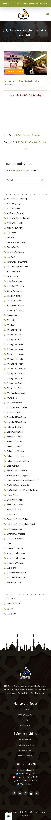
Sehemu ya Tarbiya (15, 456)
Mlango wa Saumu (15, 344)
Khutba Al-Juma (14, 300)
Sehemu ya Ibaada (15, 436)
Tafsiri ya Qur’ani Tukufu (18, 519)
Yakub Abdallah (14, 582)
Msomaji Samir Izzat (16, 393)
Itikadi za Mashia (14, 281)
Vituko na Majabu (15, 563)
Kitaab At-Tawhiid (15, 310)
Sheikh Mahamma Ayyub (18, 475)
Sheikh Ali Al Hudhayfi (17, 470)
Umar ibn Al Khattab (16, 534)
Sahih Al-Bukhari (14, 427)
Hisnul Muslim (13, 271)
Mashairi (11, 320)
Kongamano (12, 315)
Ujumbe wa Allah (14, 529)
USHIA (10, 609)
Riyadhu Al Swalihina (16, 417)
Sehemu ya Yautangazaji (18, 461)
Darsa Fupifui (13, 247)
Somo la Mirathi (14, 509)
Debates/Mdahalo (15, 252)
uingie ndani (18, 170)
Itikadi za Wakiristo (15, 286)
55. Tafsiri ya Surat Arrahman (27, 135)
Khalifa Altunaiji (14, 296)
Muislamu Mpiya (14, 402)
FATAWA (11, 257)
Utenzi (10, 543)
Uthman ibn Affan (15, 548)
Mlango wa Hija (14, 330)
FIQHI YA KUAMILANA (17, 266)
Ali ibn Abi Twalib (14, 223)
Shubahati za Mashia (16, 504)
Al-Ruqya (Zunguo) (15, 213)
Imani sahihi (12, 276)
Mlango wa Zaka (14, 383)
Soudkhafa (12, 514)
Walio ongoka (13, 567)
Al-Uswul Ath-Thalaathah (18, 218)
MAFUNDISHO (14, 603)
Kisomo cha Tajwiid (15, 305)
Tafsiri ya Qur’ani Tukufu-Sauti (21, 524)
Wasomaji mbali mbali (16, 572)
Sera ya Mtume (14, 466)
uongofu (12, 81)
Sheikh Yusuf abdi (15, 500)
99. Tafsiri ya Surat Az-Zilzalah (32, 142)
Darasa (10, 237)
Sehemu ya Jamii (14, 446)
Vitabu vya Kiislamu (16, 553)
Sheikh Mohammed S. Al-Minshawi (22, 490)
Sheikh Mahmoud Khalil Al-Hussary (22, 480)
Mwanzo (11, 598)
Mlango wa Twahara (16, 368)
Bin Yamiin (11, 232)
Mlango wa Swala (15, 359)
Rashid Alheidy (13, 412)
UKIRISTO (11, 614)
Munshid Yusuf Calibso (17, 407)
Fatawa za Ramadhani (17, 262)
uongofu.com (12, 812)
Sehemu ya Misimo (15, 451)
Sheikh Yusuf (12, 495)
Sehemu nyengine (15, 432)
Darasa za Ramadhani (17, 242)
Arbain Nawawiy (14, 228)
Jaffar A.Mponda (14, 291)
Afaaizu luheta (13, 208)
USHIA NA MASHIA (16, 538)
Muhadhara (12, 398)
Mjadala (10, 325)
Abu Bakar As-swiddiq (17, 198)
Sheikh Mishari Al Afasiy (18, 485)
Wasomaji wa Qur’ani (16, 577)
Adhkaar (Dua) (13, 203)
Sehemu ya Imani (14, 441)
